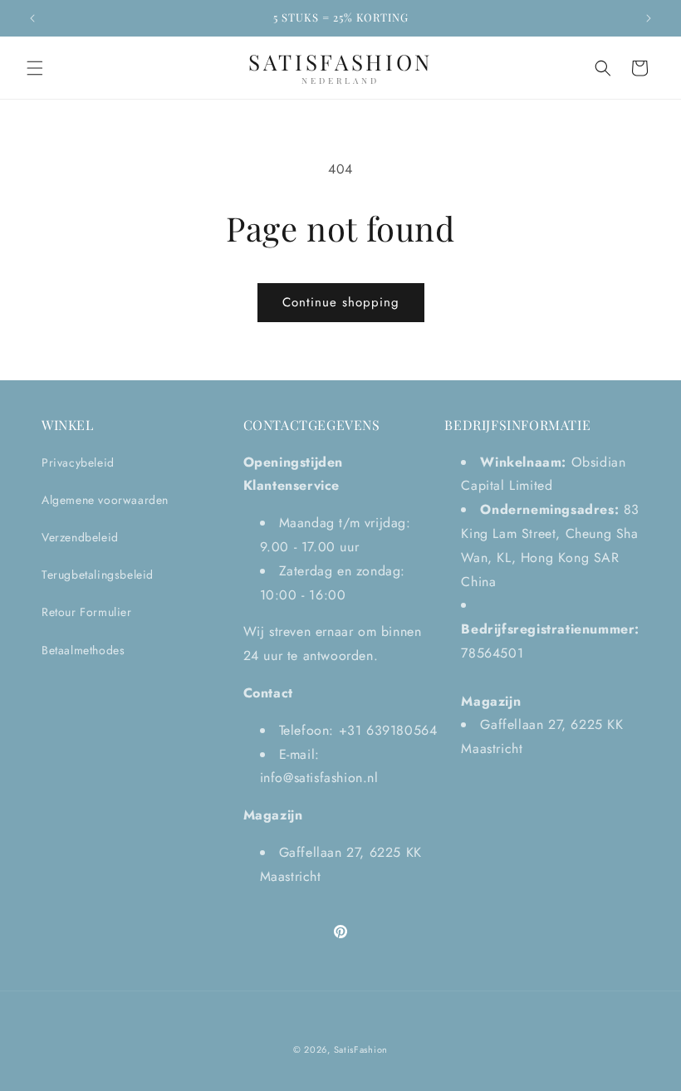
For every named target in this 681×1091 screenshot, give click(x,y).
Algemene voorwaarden (105, 500)
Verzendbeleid (80, 537)
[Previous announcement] (32, 18)
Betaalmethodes (83, 650)
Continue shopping (340, 302)
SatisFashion (361, 1049)
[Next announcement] (648, 18)
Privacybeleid (78, 462)
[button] (35, 68)
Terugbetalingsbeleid (98, 574)
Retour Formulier (87, 612)
